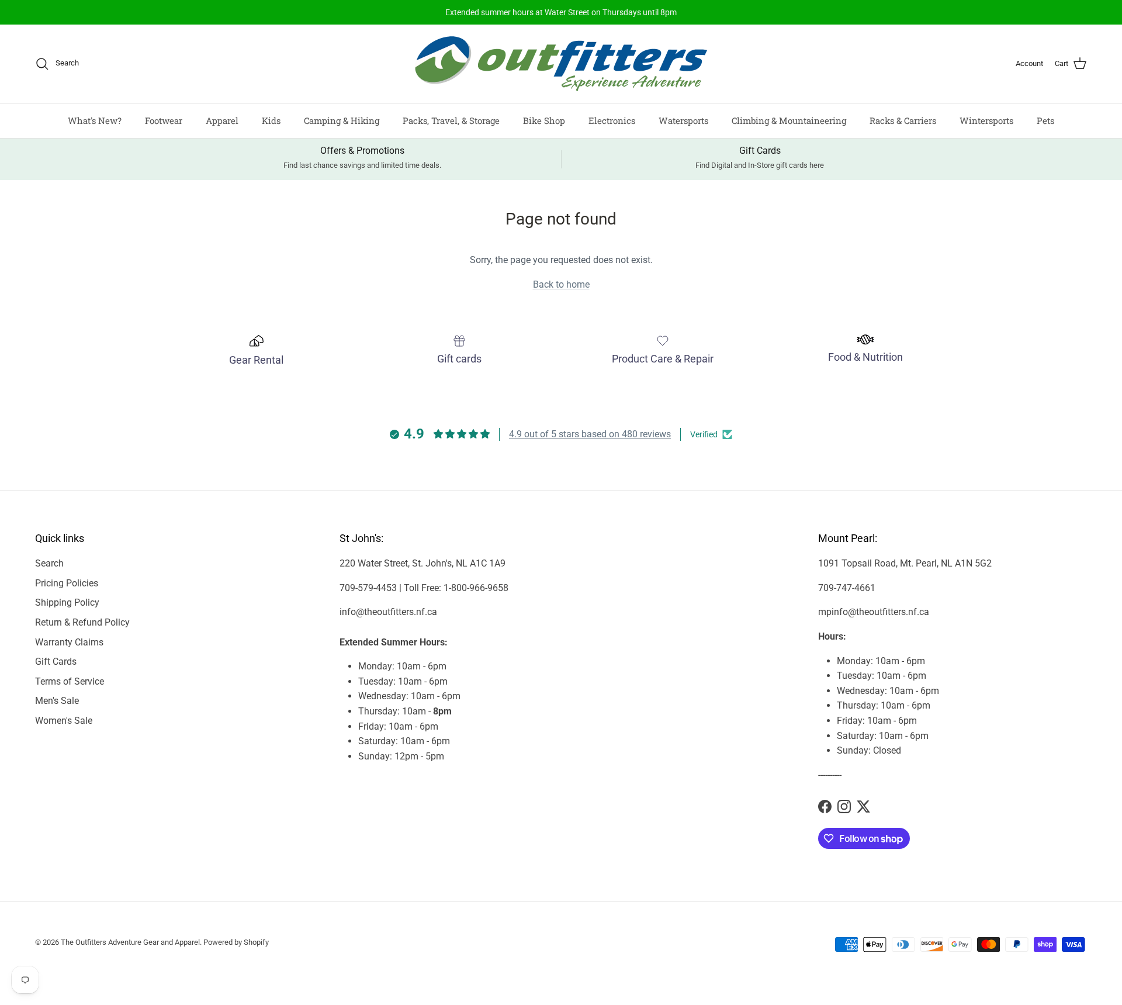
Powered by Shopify (236, 942)
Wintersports (986, 120)
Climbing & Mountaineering (789, 120)
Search (49, 563)
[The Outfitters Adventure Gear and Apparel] (561, 63)
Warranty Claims (69, 642)
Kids (271, 120)
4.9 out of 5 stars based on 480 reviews (590, 434)
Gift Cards (56, 661)
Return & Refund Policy (82, 622)
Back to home (561, 284)
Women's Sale (63, 720)
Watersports (683, 120)
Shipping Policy (67, 602)
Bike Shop (544, 120)
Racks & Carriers (903, 120)
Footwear (163, 120)
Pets (1045, 120)
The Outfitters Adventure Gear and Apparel (130, 942)
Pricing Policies (66, 583)
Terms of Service (69, 681)
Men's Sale (57, 700)
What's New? (95, 120)
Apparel (222, 120)
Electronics (611, 120)
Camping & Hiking (341, 120)
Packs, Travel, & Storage (451, 120)
